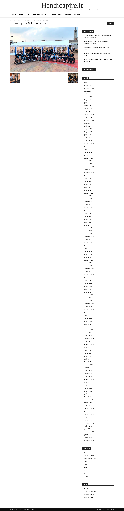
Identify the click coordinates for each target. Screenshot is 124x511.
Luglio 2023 (87, 149)
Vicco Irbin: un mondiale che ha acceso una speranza (97, 54)
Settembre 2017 (89, 344)
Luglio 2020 (87, 248)
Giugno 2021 (88, 216)
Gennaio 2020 (88, 263)
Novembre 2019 (89, 269)
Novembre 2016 (89, 373)
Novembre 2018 (89, 304)
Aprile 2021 (87, 222)
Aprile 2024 (87, 135)
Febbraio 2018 (88, 330)
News (85, 461)
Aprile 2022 (87, 187)
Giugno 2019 (88, 283)
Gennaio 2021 (88, 231)
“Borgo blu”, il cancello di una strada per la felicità (96, 48)
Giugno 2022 (88, 181)
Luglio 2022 (87, 178)
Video (60, 15)
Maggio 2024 (88, 132)
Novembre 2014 (89, 408)
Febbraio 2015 (88, 403)
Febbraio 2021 (88, 228)
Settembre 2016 (89, 379)
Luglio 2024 (87, 126)
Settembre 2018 (89, 309)
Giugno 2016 (88, 388)
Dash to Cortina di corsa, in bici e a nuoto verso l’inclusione (98, 60)
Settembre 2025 (89, 88)
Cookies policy (110, 509)
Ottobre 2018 (88, 306)
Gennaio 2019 (88, 298)
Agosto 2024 (87, 123)
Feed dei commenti (90, 494)
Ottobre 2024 (88, 117)
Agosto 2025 (87, 91)
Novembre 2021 (89, 202)
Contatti (77, 15)
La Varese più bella (40, 15)
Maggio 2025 (88, 100)
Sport (21, 15)
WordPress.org (88, 497)
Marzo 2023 (87, 155)
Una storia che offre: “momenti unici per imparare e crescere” (96, 42)
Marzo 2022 (87, 190)
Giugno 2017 (88, 353)
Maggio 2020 (88, 254)
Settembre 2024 (89, 120)
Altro (85, 453)
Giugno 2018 (88, 318)
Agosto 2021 (87, 210)
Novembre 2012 (89, 420)
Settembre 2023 (89, 143)
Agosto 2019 (87, 277)
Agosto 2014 (87, 411)
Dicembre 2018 (88, 301)
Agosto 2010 (87, 429)
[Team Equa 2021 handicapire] (44, 71)
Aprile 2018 (87, 324)
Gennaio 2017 (88, 368)
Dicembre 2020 (88, 234)
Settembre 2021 (89, 207)
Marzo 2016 (87, 397)
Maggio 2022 (88, 184)
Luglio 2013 (87, 417)
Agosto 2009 (87, 435)
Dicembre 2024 (88, 111)
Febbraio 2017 (88, 365)
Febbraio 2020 (88, 260)
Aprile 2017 (87, 359)
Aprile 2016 (87, 394)
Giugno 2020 (88, 251)
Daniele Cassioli (89, 456)
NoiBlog (86, 464)
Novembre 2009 (89, 432)
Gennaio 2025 (88, 108)
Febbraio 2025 (88, 106)
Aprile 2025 (87, 103)
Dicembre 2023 (88, 138)
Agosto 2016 (87, 382)
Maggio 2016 (88, 391)
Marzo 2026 (87, 85)
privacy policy (100, 509)
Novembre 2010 (89, 423)
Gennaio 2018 (88, 333)
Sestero (68, 15)
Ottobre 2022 (88, 170)
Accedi (86, 488)
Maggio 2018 (88, 321)
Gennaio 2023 (88, 161)
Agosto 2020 (87, 245)
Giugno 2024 (88, 129)
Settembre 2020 (89, 242)
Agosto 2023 (87, 146)
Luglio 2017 (87, 350)
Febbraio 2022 (88, 193)
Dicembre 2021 (88, 199)
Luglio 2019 (87, 280)
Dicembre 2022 (88, 164)
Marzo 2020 (87, 257)
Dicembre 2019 (88, 266)
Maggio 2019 (88, 286)
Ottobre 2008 (88, 438)
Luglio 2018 (87, 315)
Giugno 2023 (88, 152)
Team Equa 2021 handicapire (23, 20)
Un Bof (86, 476)
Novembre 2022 (89, 167)
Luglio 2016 (87, 385)
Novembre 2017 (89, 339)
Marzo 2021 (87, 225)
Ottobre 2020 (88, 239)
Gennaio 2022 (88, 196)
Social (28, 15)
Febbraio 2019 (88, 295)
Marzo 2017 (87, 362)
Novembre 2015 (89, 400)
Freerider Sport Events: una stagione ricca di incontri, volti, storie (97, 36)
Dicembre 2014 (88, 406)
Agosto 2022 (87, 175)
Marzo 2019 (87, 292)
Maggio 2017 (88, 356)
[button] (111, 15)
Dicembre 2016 (88, 371)
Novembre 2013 (89, 414)
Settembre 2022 (89, 173)
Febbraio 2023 (88, 158)
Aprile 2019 (87, 289)
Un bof (53, 15)
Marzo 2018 (87, 327)
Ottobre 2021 (88, 205)
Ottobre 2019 (88, 272)
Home (14, 15)
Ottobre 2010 (88, 426)
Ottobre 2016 (88, 376)
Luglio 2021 (87, 213)
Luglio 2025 (87, 94)
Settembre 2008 (89, 440)
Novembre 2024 (89, 114)
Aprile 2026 (87, 82)
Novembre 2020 (89, 237)
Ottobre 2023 (88, 140)
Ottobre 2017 (88, 341)
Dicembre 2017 (88, 336)
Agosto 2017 (87, 347)
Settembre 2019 (89, 274)
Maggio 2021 (88, 219)
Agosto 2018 (87, 312)
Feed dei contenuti (90, 491)
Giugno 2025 (88, 97)
